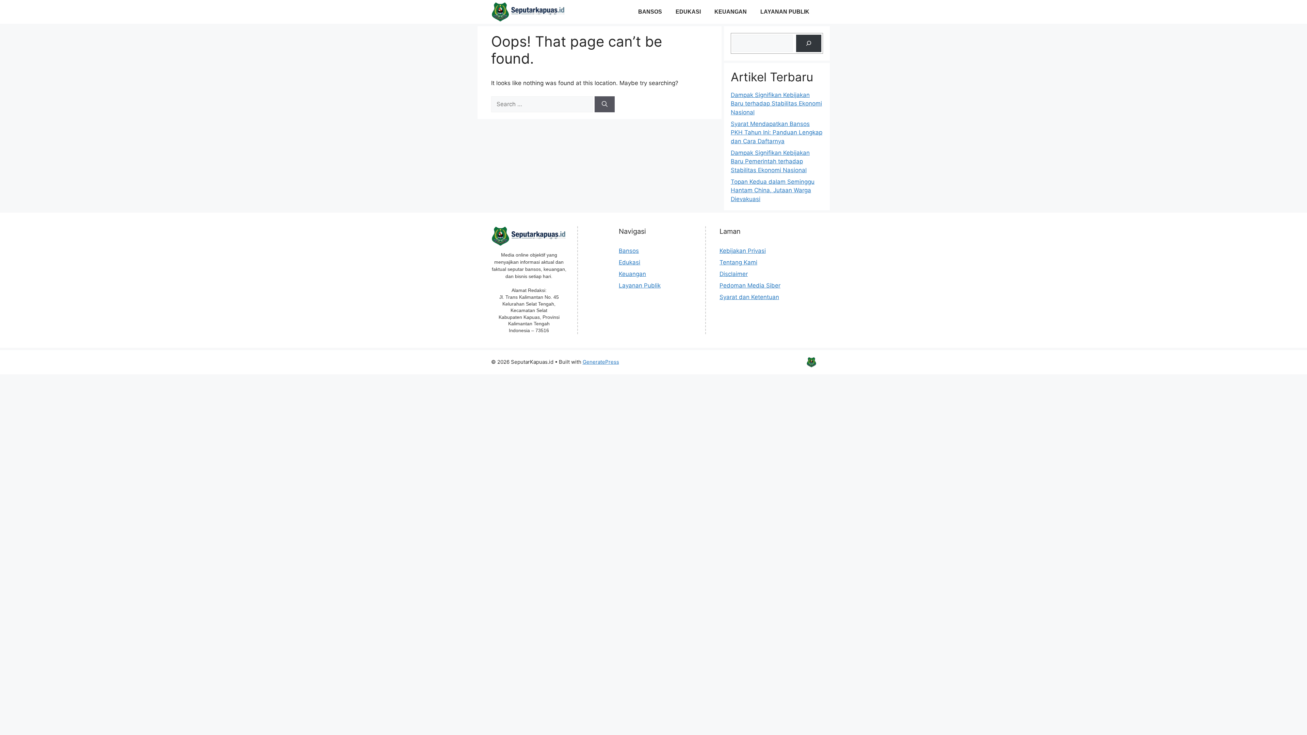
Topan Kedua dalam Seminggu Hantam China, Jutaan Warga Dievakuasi (772, 190)
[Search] (605, 104)
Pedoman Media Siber (750, 285)
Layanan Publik (784, 12)
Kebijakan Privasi (743, 250)
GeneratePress (601, 362)
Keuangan (730, 12)
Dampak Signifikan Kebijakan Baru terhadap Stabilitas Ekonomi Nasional (776, 104)
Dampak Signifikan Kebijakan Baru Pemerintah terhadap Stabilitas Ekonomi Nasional (770, 161)
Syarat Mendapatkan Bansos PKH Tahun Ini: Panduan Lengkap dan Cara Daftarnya (776, 132)
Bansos (650, 12)
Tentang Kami (738, 262)
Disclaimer (734, 274)
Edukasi (688, 12)
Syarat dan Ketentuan (749, 297)
